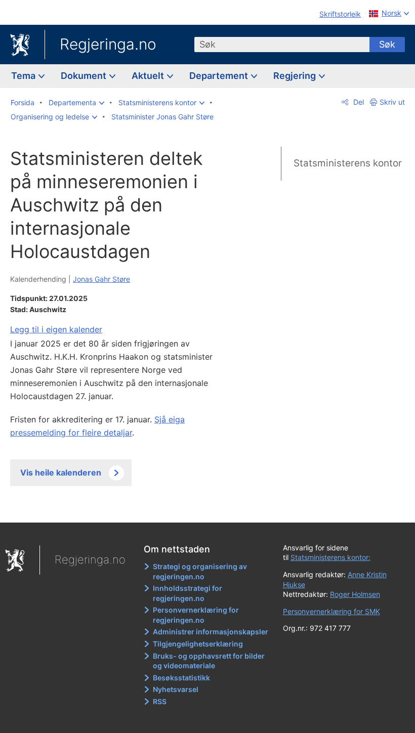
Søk (387, 44)
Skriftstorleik (340, 14)
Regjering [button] (295, 75)
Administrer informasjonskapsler (210, 631)
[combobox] (281, 44)
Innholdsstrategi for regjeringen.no (187, 593)
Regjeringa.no (108, 44)
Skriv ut (392, 102)
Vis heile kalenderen (60, 472)
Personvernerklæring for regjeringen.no (196, 615)
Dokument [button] (84, 75)
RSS (160, 701)
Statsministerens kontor (348, 163)
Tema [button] (24, 75)
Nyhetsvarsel (175, 689)
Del (357, 102)
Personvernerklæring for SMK (331, 611)
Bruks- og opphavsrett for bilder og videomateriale (209, 661)
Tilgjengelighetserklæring (198, 643)
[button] (76, 103)
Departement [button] (219, 75)
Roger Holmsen (355, 594)
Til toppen (122, 507)
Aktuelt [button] (149, 75)
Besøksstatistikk (181, 677)
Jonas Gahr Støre (101, 279)
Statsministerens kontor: (330, 557)
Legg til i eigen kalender (56, 329)
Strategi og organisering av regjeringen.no (200, 571)
